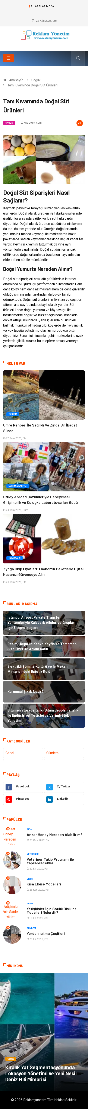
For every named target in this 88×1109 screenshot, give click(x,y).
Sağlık (36, 80)
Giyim (30, 879)
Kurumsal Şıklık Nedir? (44, 10)
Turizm (13, 414)
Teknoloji (15, 558)
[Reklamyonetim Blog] (44, 37)
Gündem (52, 753)
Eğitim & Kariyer (18, 486)
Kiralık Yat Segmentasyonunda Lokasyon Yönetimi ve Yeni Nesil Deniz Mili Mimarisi (41, 1073)
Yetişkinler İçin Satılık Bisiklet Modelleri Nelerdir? (51, 910)
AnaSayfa (16, 80)
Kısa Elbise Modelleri (44, 884)
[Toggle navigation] (8, 58)
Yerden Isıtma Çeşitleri (46, 933)
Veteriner (33, 854)
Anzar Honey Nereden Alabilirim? (54, 834)
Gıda (29, 829)
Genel (10, 753)
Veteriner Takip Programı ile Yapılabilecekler (50, 861)
